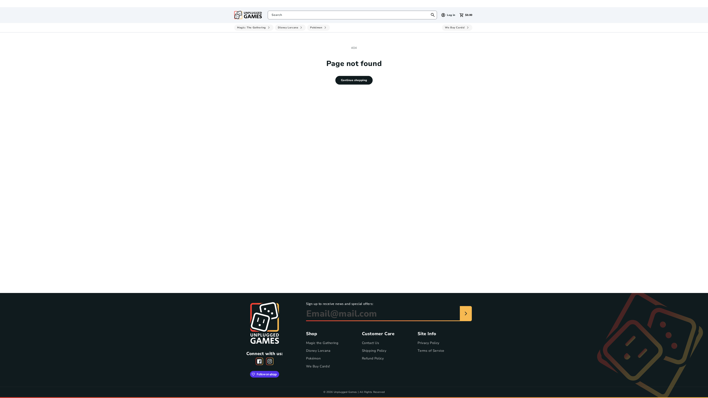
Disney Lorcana (318, 350)
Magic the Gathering (322, 343)
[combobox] (352, 15)
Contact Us (370, 343)
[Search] (433, 15)
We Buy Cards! (318, 366)
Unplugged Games (345, 392)
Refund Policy (373, 358)
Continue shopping (354, 80)
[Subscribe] (466, 313)
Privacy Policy (428, 343)
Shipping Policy (374, 350)
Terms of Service (431, 350)
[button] (466, 15)
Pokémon (313, 358)
